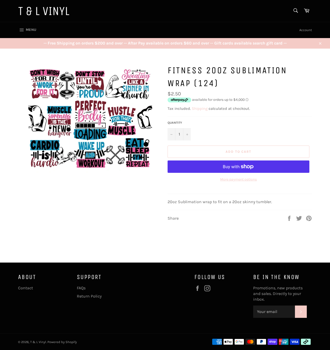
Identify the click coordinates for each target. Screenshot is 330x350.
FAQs (81, 287)
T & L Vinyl (38, 342)
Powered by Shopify (62, 342)
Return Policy (89, 296)
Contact (25, 287)
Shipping (200, 108)
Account (305, 30)
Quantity (175, 122)
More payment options (238, 179)
